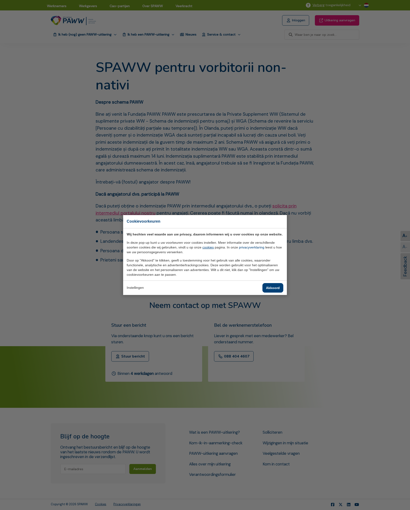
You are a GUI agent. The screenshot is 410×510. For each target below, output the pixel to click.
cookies (208, 247)
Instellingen (135, 287)
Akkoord (273, 288)
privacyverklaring (251, 247)
